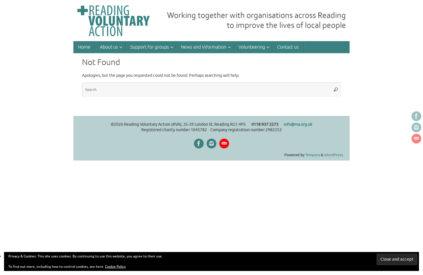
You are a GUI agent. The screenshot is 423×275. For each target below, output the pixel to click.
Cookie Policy (115, 266)
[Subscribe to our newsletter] (416, 139)
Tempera (312, 155)
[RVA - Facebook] (416, 116)
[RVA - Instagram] (416, 127)
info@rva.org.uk (298, 124)
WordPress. (334, 155)
